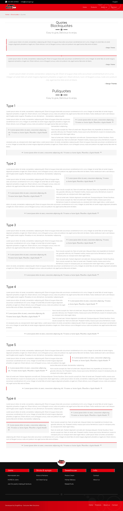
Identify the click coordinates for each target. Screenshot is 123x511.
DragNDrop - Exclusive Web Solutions (27, 505)
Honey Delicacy (70, 480)
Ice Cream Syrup (41, 480)
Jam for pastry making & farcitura (19, 484)
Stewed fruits (69, 484)
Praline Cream (69, 475)
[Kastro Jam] (11, 7)
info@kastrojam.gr (27, 2)
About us (104, 7)
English (115, 2)
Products (94, 7)
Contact (114, 7)
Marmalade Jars (13, 475)
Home (85, 7)
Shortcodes (15, 14)
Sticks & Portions (42, 475)
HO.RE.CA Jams (13, 480)
